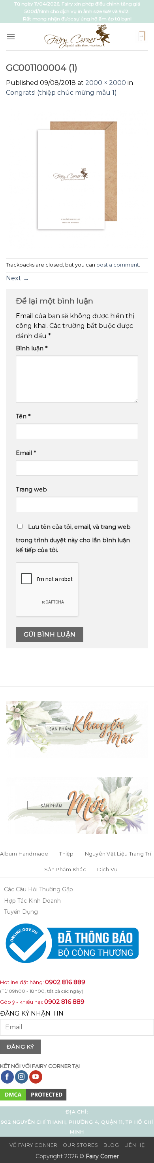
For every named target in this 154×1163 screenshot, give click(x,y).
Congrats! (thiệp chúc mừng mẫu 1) (61, 92)
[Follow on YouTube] (35, 1077)
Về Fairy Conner (33, 1145)
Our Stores (80, 1145)
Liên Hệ (134, 1145)
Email (26, 452)
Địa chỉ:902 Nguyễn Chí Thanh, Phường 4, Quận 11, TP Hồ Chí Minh (77, 1122)
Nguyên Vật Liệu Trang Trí (118, 854)
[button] (10, 36)
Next (17, 278)
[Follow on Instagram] (21, 1077)
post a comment (117, 265)
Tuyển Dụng (21, 911)
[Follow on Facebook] (7, 1077)
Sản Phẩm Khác (65, 869)
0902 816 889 (65, 982)
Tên (23, 416)
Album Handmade (24, 854)
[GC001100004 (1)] (77, 177)
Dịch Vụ (107, 869)
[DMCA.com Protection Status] (33, 1094)
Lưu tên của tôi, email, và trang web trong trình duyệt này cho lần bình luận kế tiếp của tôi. (73, 538)
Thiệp (66, 854)
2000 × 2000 (105, 82)
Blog (111, 1145)
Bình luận (31, 348)
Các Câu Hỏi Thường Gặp (38, 889)
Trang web (31, 489)
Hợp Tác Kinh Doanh (32, 900)
